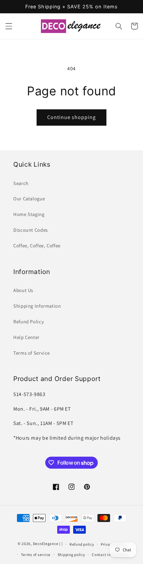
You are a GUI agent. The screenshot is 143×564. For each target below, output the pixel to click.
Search (21, 183)
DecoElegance (46, 543)
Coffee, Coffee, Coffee (37, 245)
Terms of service (36, 554)
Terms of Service (31, 353)
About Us (23, 290)
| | (61, 543)
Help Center (26, 337)
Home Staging (29, 214)
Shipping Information (37, 306)
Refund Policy (28, 321)
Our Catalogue (29, 198)
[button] (8, 26)
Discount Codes (30, 230)
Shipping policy (71, 554)
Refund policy (82, 544)
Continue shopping (71, 117)
